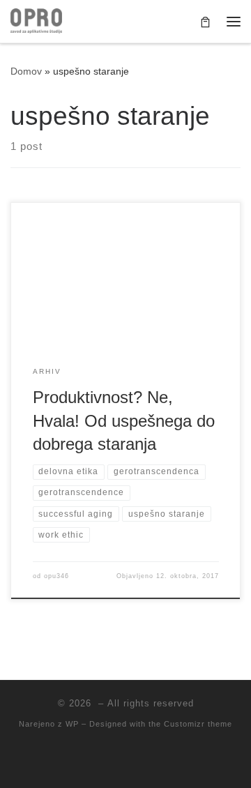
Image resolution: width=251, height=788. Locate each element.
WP (72, 724)
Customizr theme (198, 724)
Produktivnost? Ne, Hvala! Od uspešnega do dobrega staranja (124, 420)
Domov (26, 71)
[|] (36, 20)
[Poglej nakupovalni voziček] (205, 21)
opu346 (56, 576)
